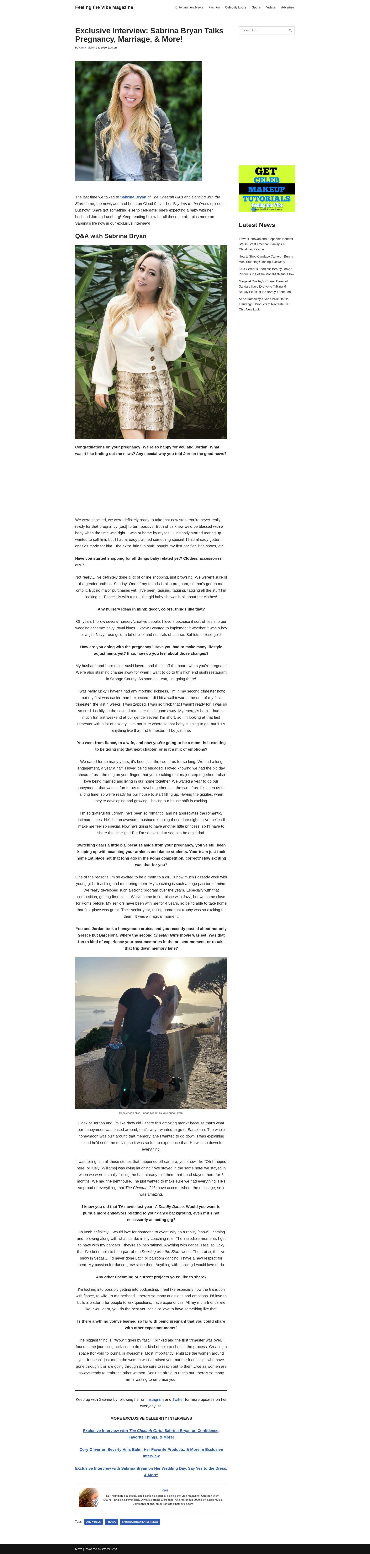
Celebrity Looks (235, 7)
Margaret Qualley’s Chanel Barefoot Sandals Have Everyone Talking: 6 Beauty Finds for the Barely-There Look (265, 286)
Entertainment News (189, 7)
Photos (111, 1522)
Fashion (214, 7)
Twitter (178, 1399)
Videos (271, 7)
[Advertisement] (151, 490)
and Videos (93, 1522)
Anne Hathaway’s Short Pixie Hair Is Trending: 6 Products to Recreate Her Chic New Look (264, 304)
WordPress (109, 1549)
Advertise (287, 7)
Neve (78, 1549)
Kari (81, 47)
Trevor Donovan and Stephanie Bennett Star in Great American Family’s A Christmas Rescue (266, 244)
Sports (256, 7)
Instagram (155, 1399)
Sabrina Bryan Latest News (140, 1522)
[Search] (290, 30)
